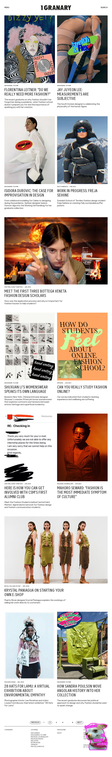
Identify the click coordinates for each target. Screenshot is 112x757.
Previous (35, 722)
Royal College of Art (12, 586)
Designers (35, 733)
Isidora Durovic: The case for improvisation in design (28, 193)
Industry (35, 741)
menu (6, 8)
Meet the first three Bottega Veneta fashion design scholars (35, 293)
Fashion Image (10, 682)
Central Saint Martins (13, 287)
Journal (34, 730)
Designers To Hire (11, 85)
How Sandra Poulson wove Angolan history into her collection (79, 690)
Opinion (60, 383)
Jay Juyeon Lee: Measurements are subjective (73, 94)
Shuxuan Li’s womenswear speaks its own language (26, 389)
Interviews (35, 743)
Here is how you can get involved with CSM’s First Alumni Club (25, 492)
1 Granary (8, 730)
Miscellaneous (37, 746)
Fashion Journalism (65, 483)
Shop (59, 733)
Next (79, 722)
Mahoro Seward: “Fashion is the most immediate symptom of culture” (81, 492)
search (104, 8)
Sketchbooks (62, 186)
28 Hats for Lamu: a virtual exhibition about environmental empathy (27, 690)
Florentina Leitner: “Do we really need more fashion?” (27, 92)
